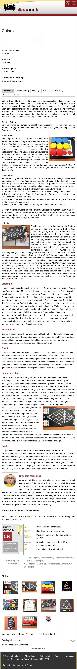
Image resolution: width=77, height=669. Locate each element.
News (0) (59, 91)
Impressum (69, 656)
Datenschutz (45, 656)
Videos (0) (36, 91)
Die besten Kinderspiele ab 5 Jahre (18, 665)
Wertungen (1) (22, 91)
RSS (73, 641)
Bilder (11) (47, 91)
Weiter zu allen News (38, 648)
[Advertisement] (38, 22)
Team (57, 656)
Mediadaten (30, 656)
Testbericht (8, 91)
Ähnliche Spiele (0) (11, 95)
